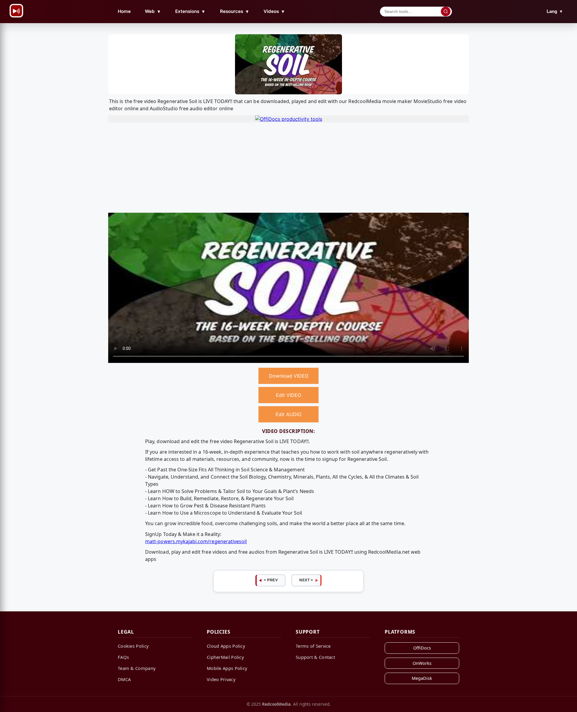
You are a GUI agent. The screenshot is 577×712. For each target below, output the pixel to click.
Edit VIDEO (288, 395)
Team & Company (137, 668)
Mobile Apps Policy (227, 668)
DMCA (124, 679)
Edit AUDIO (288, 414)
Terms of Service (313, 646)
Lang (555, 11)
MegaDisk (422, 678)
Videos (274, 11)
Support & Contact (315, 657)
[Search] (445, 11)
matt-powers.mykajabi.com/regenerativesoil (196, 541)
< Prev (271, 580)
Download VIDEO (288, 376)
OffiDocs (422, 648)
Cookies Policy (133, 646)
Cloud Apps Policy (226, 646)
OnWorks (422, 663)
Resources (234, 11)
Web (153, 11)
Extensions (190, 11)
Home (124, 11)
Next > (306, 580)
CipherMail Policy (225, 657)
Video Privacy (221, 679)
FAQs (123, 657)
